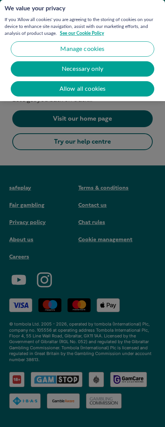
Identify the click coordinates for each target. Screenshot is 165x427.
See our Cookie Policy (82, 33)
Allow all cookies (82, 89)
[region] (82, 50)
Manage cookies (82, 49)
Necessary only (82, 69)
